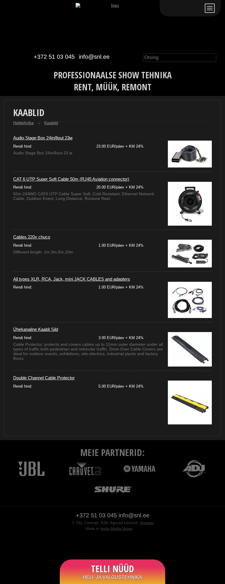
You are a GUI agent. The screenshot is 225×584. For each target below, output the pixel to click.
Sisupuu (147, 523)
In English (196, 8)
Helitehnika (23, 122)
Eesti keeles (169, 8)
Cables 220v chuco (31, 236)
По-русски (183, 8)
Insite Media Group (116, 529)
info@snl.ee (94, 56)
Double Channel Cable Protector (44, 377)
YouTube (118, 544)
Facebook (106, 544)
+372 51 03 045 (54, 56)
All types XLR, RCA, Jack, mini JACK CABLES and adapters (71, 279)
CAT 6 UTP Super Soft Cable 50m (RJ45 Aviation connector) (71, 179)
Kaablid (51, 122)
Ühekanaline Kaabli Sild (35, 329)
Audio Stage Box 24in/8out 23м (42, 137)
